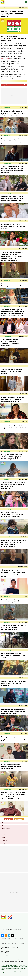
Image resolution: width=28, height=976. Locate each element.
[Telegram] (9, 935)
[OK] (6, 935)
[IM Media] (10, 917)
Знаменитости (6, 828)
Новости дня (7, 479)
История (4, 834)
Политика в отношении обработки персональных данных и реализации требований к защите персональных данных (14, 966)
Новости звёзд (7, 107)
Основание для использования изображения (11, 974)
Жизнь (5, 7)
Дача (3, 843)
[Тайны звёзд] (2, 7)
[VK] (2, 935)
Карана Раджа (5, 58)
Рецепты (4, 826)
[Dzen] (12, 935)
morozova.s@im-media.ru (6, 962)
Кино (3, 831)
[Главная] (3, 917)
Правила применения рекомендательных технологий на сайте (13, 969)
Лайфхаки (4, 823)
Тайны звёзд (2, 2)
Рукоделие (5, 840)
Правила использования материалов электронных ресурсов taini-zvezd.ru (12, 971)
